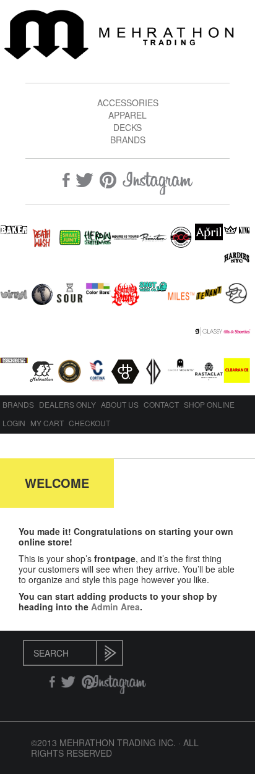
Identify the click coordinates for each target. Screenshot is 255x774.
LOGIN (13, 423)
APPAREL (127, 115)
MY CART (47, 423)
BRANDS (127, 139)
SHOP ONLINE (209, 404)
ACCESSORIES (127, 102)
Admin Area (115, 606)
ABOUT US (120, 404)
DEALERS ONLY (67, 404)
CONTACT (161, 404)
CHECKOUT (89, 423)
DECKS (127, 127)
